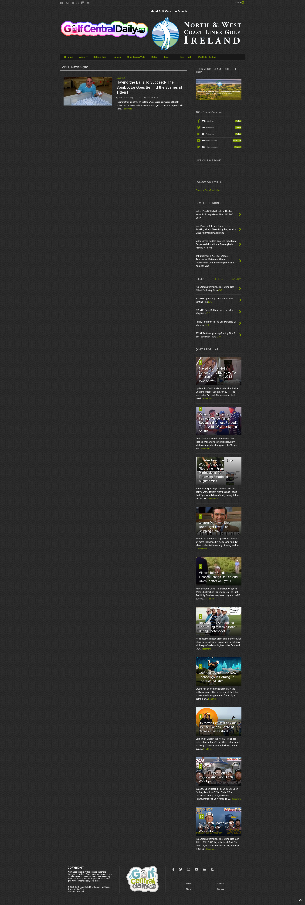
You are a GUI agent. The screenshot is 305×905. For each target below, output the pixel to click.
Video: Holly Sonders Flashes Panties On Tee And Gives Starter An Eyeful (218, 577)
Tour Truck (185, 57)
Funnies (117, 57)
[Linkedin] (82, 3)
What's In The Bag (207, 57)
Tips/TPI (168, 57)
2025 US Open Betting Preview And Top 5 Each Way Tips (216, 777)
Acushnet (120, 78)
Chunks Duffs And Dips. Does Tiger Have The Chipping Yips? (215, 527)
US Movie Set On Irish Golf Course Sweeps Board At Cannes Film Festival (217, 727)
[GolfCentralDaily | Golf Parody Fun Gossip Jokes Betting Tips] (104, 36)
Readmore (127, 109)
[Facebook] (61, 3)
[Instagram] (72, 3)
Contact (220, 884)
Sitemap (220, 889)
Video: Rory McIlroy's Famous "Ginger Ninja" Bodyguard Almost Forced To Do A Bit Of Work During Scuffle (218, 422)
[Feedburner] (88, 3)
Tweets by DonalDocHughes (208, 190)
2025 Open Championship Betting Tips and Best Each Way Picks (218, 827)
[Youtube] (77, 3)
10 (201, 817)
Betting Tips (99, 57)
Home (69, 57)
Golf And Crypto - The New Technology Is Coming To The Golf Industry (217, 677)
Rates (154, 57)
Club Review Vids (136, 57)
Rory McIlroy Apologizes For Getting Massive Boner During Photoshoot (218, 627)
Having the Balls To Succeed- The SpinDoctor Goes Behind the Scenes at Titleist (149, 87)
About (82, 57)
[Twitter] (67, 3)
